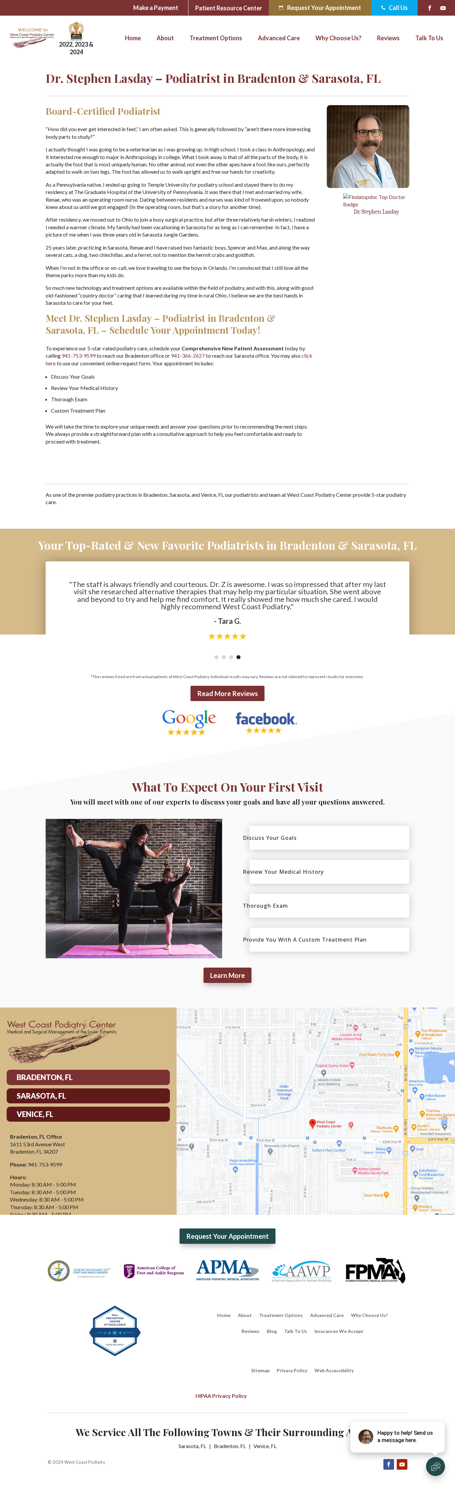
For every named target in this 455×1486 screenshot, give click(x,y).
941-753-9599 (79, 355)
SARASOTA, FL (41, 1095)
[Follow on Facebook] (429, 8)
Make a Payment (155, 7)
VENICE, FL (35, 1114)
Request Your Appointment (324, 7)
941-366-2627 (188, 355)
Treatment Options (216, 39)
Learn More (227, 975)
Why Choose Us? (338, 39)
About (165, 39)
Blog (272, 1331)
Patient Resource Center (228, 9)
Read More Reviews (227, 693)
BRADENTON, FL (45, 1077)
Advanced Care (279, 39)
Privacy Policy (292, 1370)
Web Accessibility (334, 1370)
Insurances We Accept (338, 1331)
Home (133, 39)
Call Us (394, 8)
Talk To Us (429, 39)
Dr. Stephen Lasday (376, 211)
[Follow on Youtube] (443, 8)
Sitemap (260, 1370)
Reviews (388, 39)
